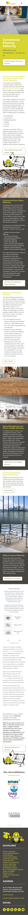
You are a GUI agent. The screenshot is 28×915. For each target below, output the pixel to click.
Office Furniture (9, 851)
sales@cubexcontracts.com (13, 898)
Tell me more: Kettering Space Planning (12, 283)
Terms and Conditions (11, 875)
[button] (8, 640)
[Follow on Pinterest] (19, 909)
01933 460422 (8, 895)
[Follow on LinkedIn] (11, 909)
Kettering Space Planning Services (13, 62)
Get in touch (8, 361)
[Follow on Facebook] (4, 909)
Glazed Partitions (9, 864)
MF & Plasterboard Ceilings (13, 869)
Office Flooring (9, 871)
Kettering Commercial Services (11, 748)
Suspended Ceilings (10, 868)
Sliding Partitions (9, 866)
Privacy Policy (8, 873)
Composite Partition (10, 859)
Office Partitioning (10, 857)
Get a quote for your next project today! (13, 151)
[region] (14, 815)
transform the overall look (12, 88)
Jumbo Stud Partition (11, 862)
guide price (11, 651)
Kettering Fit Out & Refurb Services (13, 463)
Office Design (8, 855)
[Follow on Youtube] (23, 909)
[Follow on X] (8, 909)
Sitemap (5, 877)
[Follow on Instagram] (15, 909)
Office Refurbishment (11, 853)
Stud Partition (8, 860)
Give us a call (19, 229)
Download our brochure (12, 578)
